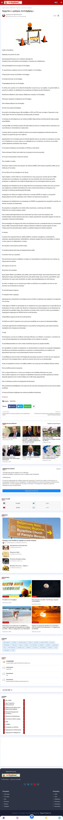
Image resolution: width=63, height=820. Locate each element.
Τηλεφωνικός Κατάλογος (12, 716)
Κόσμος (6, 804)
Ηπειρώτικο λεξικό (14, 552)
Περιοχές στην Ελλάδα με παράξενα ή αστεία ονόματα (19, 540)
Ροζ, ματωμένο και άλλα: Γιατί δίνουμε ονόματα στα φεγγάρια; (45, 600)
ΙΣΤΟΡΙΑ (26, 645)
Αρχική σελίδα (5, 7)
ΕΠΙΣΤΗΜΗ (14, 645)
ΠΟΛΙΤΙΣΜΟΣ (43, 647)
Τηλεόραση (57, 804)
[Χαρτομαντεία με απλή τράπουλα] (5, 548)
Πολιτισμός (57, 801)
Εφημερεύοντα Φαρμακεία (12, 732)
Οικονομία (6, 794)
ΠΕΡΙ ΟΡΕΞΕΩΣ (11, 647)
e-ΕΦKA (7, 724)
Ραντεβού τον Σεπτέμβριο (9, 599)
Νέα (5, 799)
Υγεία (55, 796)
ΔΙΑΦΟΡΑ (36, 642)
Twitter (20, 406)
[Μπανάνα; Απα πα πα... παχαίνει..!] (5, 568)
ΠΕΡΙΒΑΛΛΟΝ (21, 647)
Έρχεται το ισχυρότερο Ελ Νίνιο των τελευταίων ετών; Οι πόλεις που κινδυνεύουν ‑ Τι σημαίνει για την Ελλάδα (46, 627)
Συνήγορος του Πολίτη (11, 727)
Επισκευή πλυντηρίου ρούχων (18, 559)
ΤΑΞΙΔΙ (55, 647)
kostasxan (5, 397)
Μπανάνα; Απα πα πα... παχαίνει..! (19, 565)
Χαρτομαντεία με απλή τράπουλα (18, 545)
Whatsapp (28, 406)
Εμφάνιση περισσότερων (54, 423)
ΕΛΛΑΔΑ (52, 642)
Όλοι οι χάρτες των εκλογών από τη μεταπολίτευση (50, 457)
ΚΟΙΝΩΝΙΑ (41, 645)
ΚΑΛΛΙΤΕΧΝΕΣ (33, 645)
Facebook (13, 406)
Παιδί (55, 794)
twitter (47, 503)
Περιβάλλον (57, 799)
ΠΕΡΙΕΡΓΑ (28, 647)
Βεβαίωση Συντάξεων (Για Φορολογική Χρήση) (12, 708)
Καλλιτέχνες (57, 806)
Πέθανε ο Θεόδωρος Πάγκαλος (31, 457)
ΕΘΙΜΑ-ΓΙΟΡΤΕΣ (44, 642)
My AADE (8, 700)
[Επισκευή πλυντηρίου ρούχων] (5, 561)
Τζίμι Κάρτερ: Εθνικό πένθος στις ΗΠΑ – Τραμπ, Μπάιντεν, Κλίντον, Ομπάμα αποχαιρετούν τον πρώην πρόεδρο (31, 440)
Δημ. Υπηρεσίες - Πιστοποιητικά (10, 704)
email (47, 507)
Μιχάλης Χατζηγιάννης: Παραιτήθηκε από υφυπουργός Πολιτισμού (11, 458)
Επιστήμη (6, 796)
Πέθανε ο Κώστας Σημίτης (9, 437)
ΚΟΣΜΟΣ (48, 645)
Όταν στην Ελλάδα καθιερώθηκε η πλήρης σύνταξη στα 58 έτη (51, 439)
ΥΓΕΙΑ (12, 650)
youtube (18, 507)
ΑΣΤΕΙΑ (30, 642)
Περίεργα (6, 806)
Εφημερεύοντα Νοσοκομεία (13, 730)
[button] (61, 2)
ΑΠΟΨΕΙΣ (14, 642)
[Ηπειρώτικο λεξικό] (5, 554)
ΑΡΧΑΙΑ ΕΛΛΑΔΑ (22, 642)
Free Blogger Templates (24, 813)
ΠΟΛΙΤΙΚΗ (12, 7)
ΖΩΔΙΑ (20, 645)
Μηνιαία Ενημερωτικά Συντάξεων (11, 712)
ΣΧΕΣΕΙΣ (50, 647)
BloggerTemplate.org (45, 813)
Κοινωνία (6, 801)
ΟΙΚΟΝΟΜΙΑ (55, 645)
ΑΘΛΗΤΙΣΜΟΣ (6, 642)
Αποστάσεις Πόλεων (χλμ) (12, 719)
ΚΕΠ (6, 721)
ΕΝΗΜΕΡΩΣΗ (6, 645)
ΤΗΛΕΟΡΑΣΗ (6, 650)
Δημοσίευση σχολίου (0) (31, 490)
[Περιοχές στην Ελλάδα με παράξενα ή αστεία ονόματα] (31, 528)
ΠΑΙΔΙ (4, 647)
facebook (18, 503)
